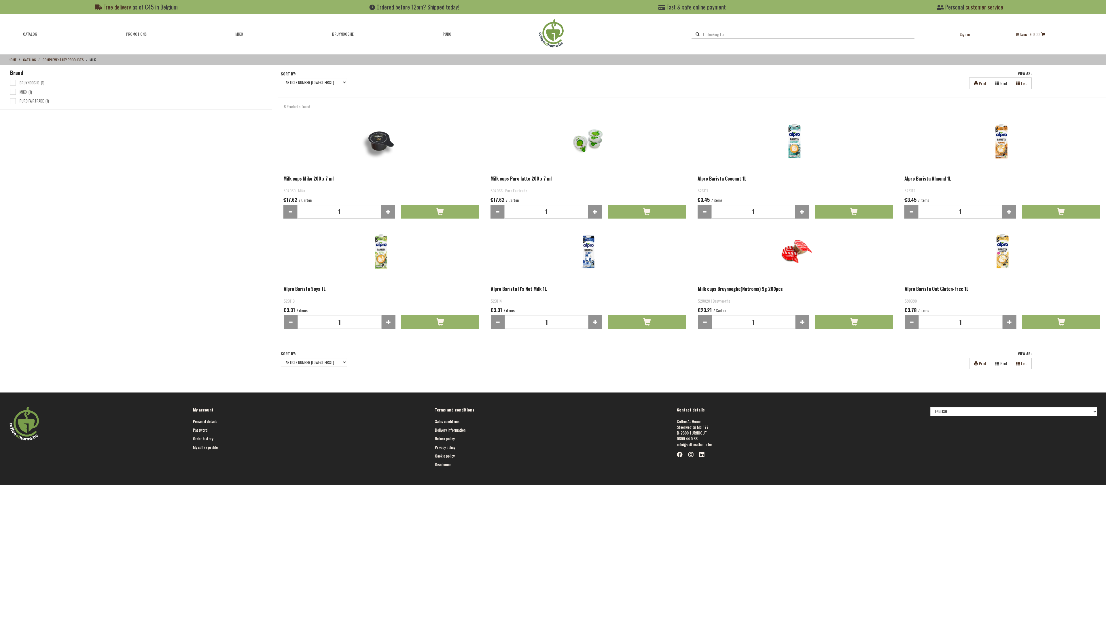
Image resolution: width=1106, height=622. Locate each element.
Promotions (136, 34)
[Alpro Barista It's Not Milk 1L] (588, 257)
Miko (239, 34)
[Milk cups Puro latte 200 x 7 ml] (588, 147)
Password (200, 430)
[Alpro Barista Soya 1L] (381, 257)
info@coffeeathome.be (694, 444)
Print (982, 83)
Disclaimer (443, 464)
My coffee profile (205, 447)
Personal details (205, 421)
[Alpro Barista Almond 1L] (1002, 147)
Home (12, 59)
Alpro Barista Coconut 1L (722, 179)
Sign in (965, 34)
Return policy (444, 438)
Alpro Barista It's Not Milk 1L (519, 289)
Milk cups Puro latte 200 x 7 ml (521, 179)
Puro (447, 34)
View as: (1025, 73)
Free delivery (116, 7)
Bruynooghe (343, 34)
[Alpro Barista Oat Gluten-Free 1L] (1002, 257)
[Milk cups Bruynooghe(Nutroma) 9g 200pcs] (795, 257)
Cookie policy (444, 456)
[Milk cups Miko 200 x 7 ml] (381, 147)
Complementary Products (63, 59)
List (1023, 83)
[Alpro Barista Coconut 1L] (795, 147)
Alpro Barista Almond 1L (927, 179)
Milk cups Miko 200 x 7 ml (308, 179)
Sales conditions (447, 421)
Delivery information (450, 430)
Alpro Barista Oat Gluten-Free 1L (937, 289)
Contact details (691, 410)
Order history (203, 438)
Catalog (30, 34)
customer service (984, 7)
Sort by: (288, 74)
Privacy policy (445, 447)
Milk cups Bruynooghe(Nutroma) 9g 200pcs (740, 289)
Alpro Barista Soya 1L (305, 289)
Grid (1003, 83)
